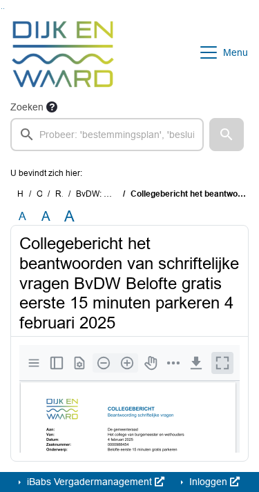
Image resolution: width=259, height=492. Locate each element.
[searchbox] (107, 134)
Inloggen (208, 481)
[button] (226, 134)
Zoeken (27, 106)
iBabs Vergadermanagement (89, 481)
